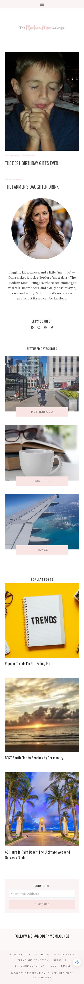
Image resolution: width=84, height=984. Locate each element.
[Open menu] (42, 4)
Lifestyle (59, 960)
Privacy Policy (19, 954)
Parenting (29, 155)
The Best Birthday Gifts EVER (31, 163)
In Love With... (13, 155)
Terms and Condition (33, 960)
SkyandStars (42, 977)
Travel (65, 965)
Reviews (18, 179)
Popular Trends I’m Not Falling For (28, 663)
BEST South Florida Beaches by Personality (34, 757)
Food (8, 179)
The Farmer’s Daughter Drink (32, 186)
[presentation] (42, 101)
